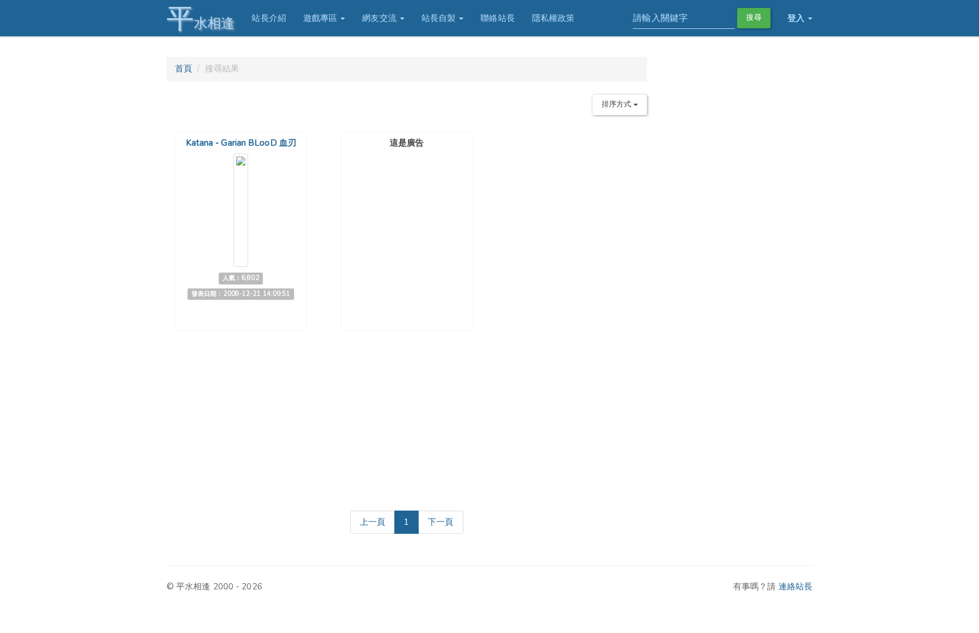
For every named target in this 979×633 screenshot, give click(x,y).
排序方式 (617, 104)
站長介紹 (269, 18)
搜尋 (753, 17)
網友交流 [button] (380, 18)
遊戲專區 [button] (321, 18)
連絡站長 (795, 586)
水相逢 (201, 18)
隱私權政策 (553, 18)
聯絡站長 (497, 18)
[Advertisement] (406, 223)
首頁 (183, 68)
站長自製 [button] (440, 18)
